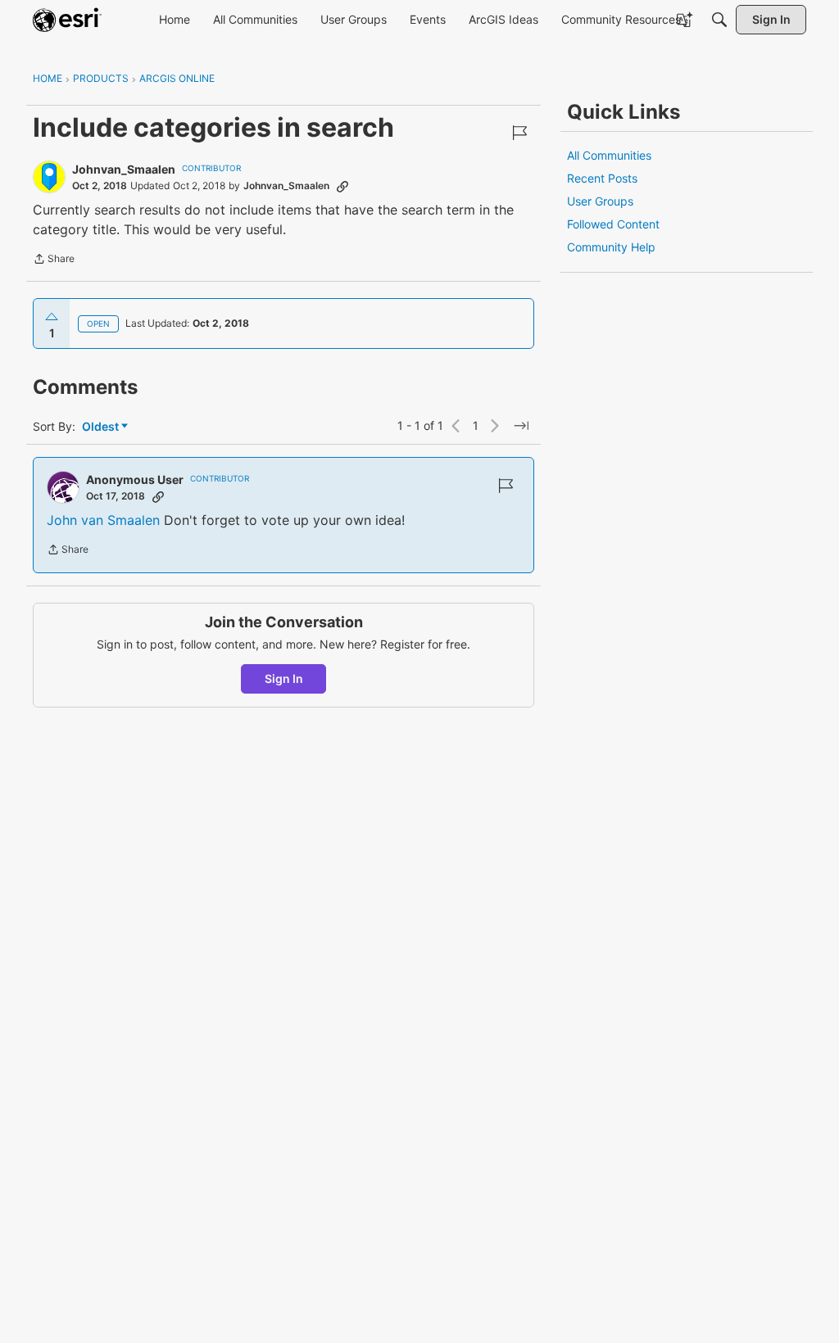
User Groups (600, 201)
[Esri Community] (67, 19)
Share (54, 260)
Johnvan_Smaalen (123, 169)
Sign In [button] (284, 678)
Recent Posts (602, 178)
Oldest (101, 427)
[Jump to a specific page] (521, 426)
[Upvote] (51, 317)
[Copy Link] (342, 186)
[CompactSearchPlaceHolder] (719, 19)
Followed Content (613, 224)
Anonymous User (135, 479)
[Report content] (519, 132)
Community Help (611, 247)
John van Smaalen (103, 520)
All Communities (609, 155)
